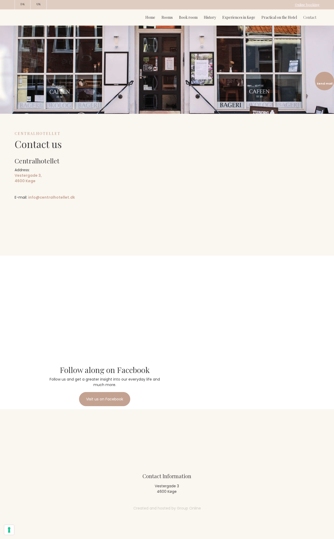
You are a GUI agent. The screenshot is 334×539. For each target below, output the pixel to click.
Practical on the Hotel (279, 17)
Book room (188, 17)
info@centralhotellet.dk (51, 197)
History (210, 17)
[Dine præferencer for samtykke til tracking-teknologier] (9, 530)
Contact (309, 17)
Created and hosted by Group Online (167, 508)
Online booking (307, 4)
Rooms (167, 17)
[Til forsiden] (44, 17)
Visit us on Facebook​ (104, 399)
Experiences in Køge (238, 17)
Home (150, 17)
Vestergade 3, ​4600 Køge (28, 178)
